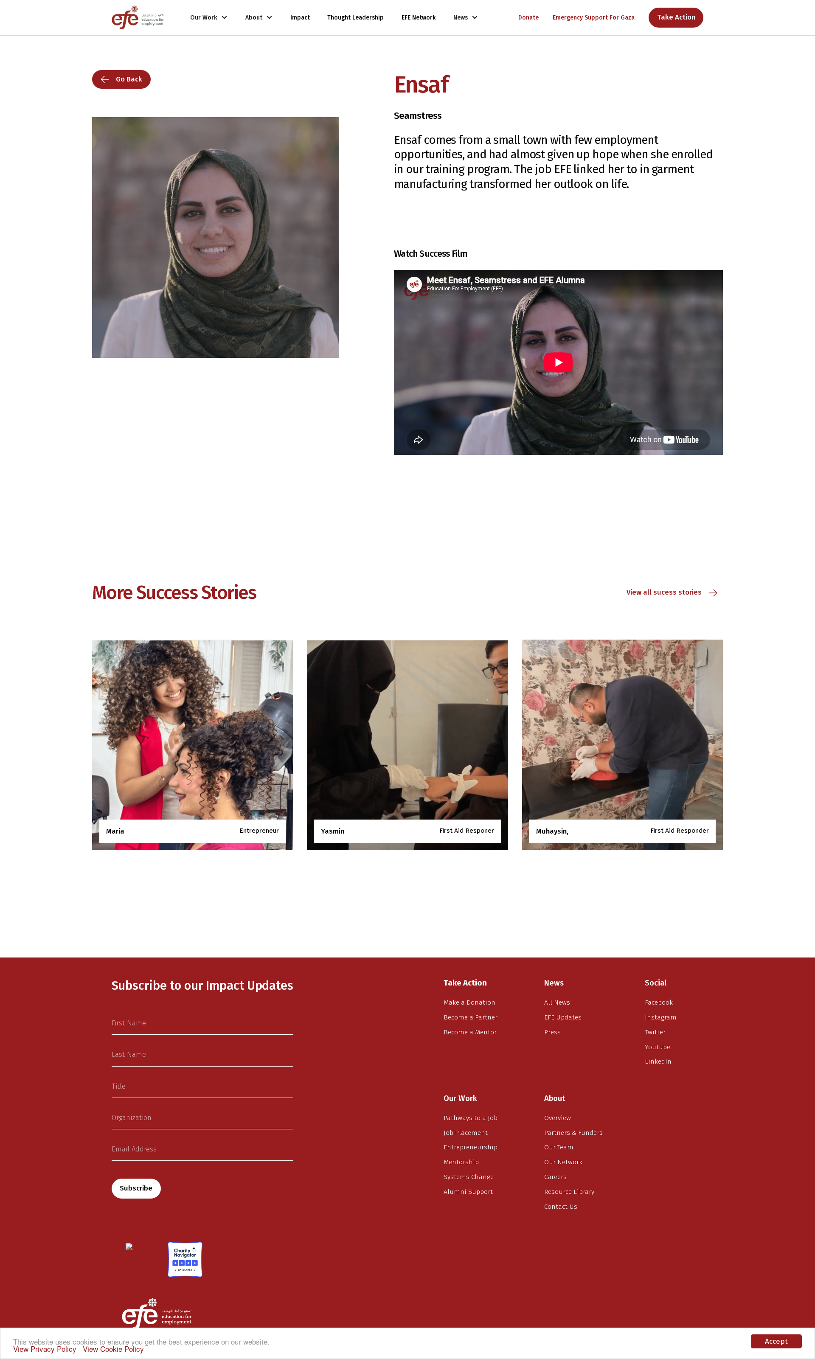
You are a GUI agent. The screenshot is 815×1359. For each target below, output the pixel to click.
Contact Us (560, 1206)
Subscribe (136, 1188)
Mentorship (461, 1162)
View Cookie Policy (113, 1348)
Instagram (661, 1017)
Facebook (659, 1002)
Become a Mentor (470, 1032)
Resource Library (569, 1192)
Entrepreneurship (470, 1147)
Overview (557, 1118)
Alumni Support (468, 1192)
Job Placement (466, 1133)
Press (552, 1032)
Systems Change (469, 1177)
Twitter (655, 1032)
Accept (776, 1341)
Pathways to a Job (470, 1118)
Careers (555, 1177)
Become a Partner (470, 1017)
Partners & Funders (573, 1133)
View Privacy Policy (44, 1348)
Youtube (657, 1047)
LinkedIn (658, 1061)
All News (557, 1002)
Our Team (558, 1147)
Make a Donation (469, 1002)
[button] (209, 18)
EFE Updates (563, 1017)
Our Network (563, 1162)
